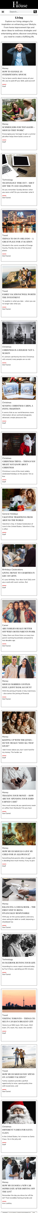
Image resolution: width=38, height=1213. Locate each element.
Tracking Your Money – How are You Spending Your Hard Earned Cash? (18, 798)
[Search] (35, 11)
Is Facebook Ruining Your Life (18, 962)
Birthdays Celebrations (12, 569)
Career (5, 625)
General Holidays (10, 514)
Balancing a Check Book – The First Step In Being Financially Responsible (19, 909)
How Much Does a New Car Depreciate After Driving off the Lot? (18, 1188)
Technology (7, 179)
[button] (3, 12)
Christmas (6, 346)
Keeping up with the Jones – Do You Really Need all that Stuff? (18, 742)
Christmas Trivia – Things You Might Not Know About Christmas (19, 464)
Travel (5, 235)
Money (5, 68)
